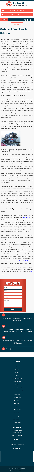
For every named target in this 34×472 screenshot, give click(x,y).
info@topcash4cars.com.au (17, 10)
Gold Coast (17, 394)
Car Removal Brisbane (23, 261)
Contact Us (17, 413)
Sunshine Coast (17, 381)
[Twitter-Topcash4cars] (30, 19)
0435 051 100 (17, 439)
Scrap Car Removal (17, 388)
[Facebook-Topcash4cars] (25, 19)
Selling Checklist (17, 409)
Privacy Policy (17, 400)
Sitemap (17, 416)
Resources (17, 403)
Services (17, 372)
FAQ (17, 406)
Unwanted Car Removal (17, 391)
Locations (17, 375)
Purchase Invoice (17, 422)
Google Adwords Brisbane (18, 470)
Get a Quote (17, 24)
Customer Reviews (16, 419)
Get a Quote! (10, 349)
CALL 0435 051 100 (17, 15)
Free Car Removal (17, 397)
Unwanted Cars (26, 217)
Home (17, 366)
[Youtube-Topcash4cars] (28, 19)
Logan (16, 384)
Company (17, 369)
